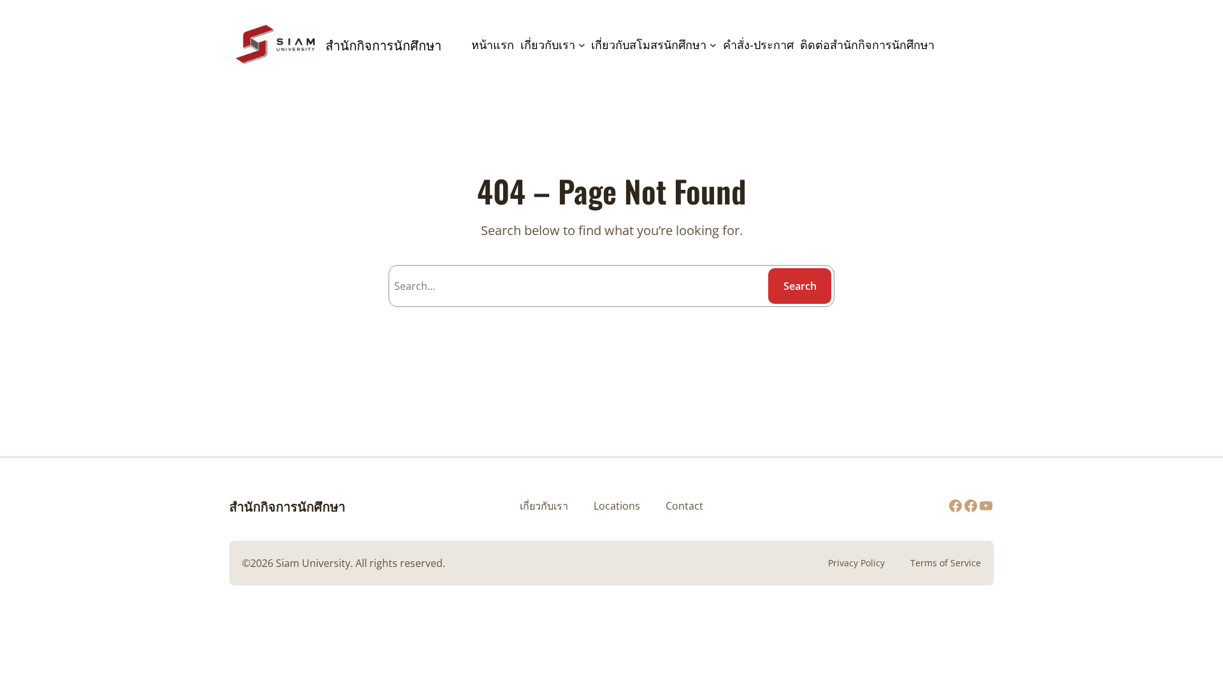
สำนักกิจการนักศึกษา (287, 505)
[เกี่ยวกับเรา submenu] (581, 44)
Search (800, 286)
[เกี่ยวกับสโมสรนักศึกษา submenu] (713, 44)
